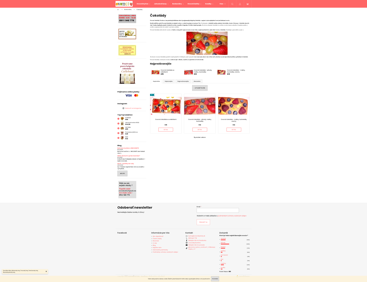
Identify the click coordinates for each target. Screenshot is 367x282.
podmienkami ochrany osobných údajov (232, 216)
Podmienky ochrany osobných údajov (165, 252)
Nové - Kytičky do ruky (125, 163)
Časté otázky (157, 239)
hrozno (223, 247)
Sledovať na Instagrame (133, 108)
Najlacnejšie (169, 81)
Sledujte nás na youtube (196, 245)
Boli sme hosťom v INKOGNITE (128, 148)
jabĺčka (223, 251)
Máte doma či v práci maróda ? (128, 156)
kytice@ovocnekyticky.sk (196, 236)
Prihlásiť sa (203, 222)
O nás (155, 243)
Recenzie (156, 241)
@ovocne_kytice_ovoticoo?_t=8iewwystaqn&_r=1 (201, 248)
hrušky (223, 267)
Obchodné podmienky (160, 250)
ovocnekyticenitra (194, 243)
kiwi (222, 259)
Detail (166, 130)
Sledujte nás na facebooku (197, 240)
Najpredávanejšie (183, 81)
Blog (154, 245)
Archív (122, 173)
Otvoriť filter (200, 88)
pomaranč (224, 255)
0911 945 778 (192, 238)
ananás (223, 238)
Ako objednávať (158, 236)
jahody (223, 242)
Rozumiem (215, 279)
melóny (223, 263)
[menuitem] (143, 4)
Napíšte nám (157, 247)
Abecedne (197, 81)
